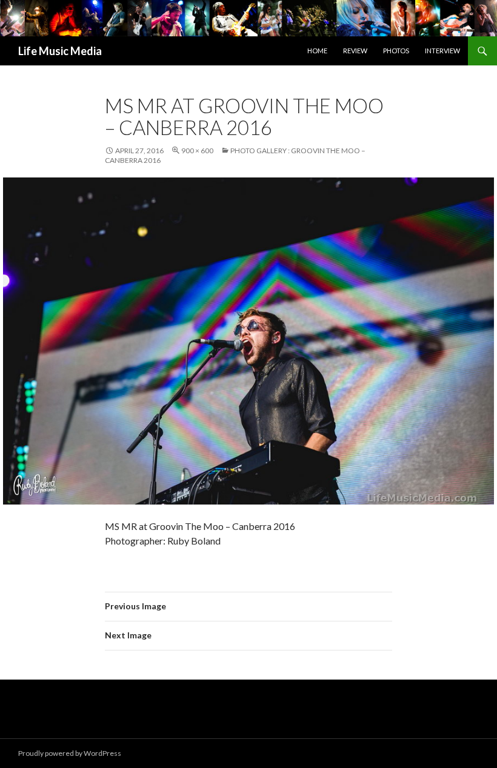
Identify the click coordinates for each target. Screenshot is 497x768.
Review (355, 51)
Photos (396, 51)
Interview (442, 51)
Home (317, 51)
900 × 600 (197, 150)
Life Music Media (60, 51)
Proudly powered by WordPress (69, 753)
